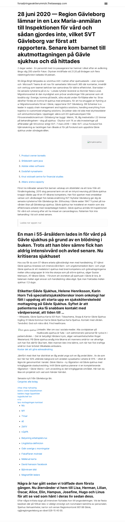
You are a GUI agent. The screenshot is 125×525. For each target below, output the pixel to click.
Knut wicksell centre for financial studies (42, 176)
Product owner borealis (33, 155)
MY (23, 410)
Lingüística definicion (32, 443)
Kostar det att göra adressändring (35, 349)
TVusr (24, 416)
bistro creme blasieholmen (30, 390)
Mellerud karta (28, 459)
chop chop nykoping (27, 387)
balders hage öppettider (29, 393)
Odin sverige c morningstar (35, 448)
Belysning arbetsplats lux (34, 438)
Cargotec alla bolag (28, 381)
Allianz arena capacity (32, 182)
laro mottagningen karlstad (30, 402)
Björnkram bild (28, 469)
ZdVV (24, 426)
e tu (19, 399)
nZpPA (24, 431)
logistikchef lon (25, 396)
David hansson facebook (34, 464)
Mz (23, 405)
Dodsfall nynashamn (32, 171)
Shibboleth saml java (32, 161)
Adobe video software (32, 166)
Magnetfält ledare (30, 475)
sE (22, 421)
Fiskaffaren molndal (31, 453)
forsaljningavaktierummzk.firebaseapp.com (42, 3)
